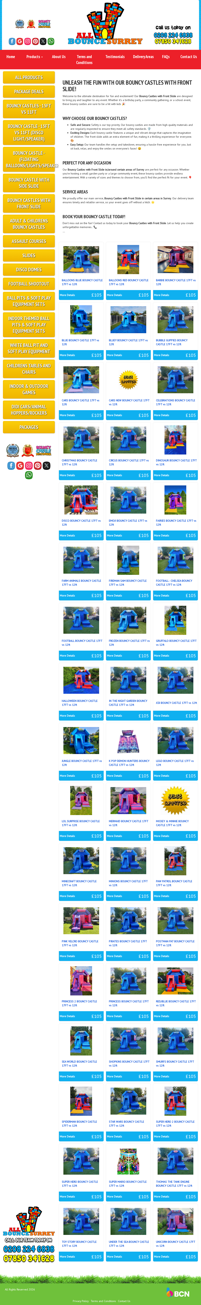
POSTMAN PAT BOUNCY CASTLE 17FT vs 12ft (175, 943)
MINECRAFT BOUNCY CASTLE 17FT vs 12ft (79, 883)
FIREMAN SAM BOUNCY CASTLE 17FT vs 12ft (128, 582)
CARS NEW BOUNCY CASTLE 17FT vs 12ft (129, 402)
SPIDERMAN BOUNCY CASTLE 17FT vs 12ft (79, 1123)
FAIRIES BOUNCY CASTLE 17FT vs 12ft (176, 522)
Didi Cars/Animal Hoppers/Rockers (29, 409)
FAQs (166, 56)
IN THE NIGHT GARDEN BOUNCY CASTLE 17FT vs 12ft (128, 703)
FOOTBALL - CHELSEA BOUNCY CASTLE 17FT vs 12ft (174, 582)
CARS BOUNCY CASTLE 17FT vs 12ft (80, 402)
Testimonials (115, 56)
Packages (29, 427)
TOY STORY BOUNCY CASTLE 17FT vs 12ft (79, 1243)
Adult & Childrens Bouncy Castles (29, 223)
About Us (59, 56)
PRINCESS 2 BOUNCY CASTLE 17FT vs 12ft (79, 1003)
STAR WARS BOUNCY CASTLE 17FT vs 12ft (126, 1123)
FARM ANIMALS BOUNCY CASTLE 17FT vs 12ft (81, 582)
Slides (28, 255)
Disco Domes (29, 269)
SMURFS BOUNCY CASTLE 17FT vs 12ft (175, 1063)
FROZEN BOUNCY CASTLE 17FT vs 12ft (129, 642)
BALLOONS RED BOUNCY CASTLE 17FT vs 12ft (128, 282)
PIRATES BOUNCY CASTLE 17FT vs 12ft (128, 943)
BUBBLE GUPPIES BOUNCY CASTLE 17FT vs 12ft (171, 342)
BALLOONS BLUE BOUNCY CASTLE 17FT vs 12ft (82, 282)
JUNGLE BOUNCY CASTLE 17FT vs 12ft (82, 763)
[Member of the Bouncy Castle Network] (44, 23)
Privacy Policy (81, 1301)
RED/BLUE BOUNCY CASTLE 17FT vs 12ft (176, 1003)
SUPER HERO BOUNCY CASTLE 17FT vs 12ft (80, 1183)
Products (33, 56)
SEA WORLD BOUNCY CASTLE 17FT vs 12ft (79, 1063)
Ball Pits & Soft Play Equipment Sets (29, 301)
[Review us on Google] (19, 41)
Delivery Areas (143, 56)
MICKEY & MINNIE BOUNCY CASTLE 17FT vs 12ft (172, 823)
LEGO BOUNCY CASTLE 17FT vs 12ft (175, 763)
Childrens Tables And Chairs (29, 368)
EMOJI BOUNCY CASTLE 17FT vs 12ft (128, 522)
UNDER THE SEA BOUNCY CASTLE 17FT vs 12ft (129, 1243)
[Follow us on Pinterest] (35, 41)
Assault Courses (29, 241)
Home (10, 56)
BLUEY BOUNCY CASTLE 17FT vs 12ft (128, 342)
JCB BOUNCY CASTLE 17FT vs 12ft (176, 703)
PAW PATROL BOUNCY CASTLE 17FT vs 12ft (174, 883)
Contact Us (188, 56)
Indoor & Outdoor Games (29, 389)
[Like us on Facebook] (12, 41)
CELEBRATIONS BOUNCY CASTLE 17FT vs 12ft (175, 402)
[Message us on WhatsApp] (51, 41)
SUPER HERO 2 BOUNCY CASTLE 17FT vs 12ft (175, 1123)
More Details (67, 295)
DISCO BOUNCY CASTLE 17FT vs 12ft (81, 522)
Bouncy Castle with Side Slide (29, 182)
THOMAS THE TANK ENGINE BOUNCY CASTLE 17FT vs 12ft (174, 1183)
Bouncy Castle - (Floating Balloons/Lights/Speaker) (30, 159)
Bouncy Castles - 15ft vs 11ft (29, 108)
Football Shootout (28, 283)
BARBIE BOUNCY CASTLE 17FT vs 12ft (176, 282)
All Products (29, 77)
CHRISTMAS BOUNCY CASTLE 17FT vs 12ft (79, 462)
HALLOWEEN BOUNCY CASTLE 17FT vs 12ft (80, 703)
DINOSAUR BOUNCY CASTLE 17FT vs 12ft (176, 462)
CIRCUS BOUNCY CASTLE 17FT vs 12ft (129, 462)
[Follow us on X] (43, 41)
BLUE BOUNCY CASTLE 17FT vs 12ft (80, 342)
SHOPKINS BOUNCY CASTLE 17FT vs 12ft (129, 1063)
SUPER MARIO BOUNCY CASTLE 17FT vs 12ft (128, 1183)
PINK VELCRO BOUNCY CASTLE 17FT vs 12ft (80, 943)
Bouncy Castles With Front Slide (28, 203)
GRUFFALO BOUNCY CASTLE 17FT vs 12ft (176, 642)
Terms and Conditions (84, 59)
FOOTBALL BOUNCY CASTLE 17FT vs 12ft (82, 642)
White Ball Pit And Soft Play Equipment (29, 348)
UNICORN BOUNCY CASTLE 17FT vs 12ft (175, 1243)
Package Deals (29, 91)
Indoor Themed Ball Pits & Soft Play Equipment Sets (28, 324)
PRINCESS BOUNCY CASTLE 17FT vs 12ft (129, 1003)
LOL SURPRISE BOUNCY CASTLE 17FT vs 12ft (81, 823)
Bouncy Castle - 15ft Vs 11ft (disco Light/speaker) (29, 132)
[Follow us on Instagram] (27, 41)
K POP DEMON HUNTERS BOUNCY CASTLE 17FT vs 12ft (129, 763)
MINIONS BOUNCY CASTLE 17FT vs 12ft (128, 883)
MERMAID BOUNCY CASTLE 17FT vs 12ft (128, 823)
